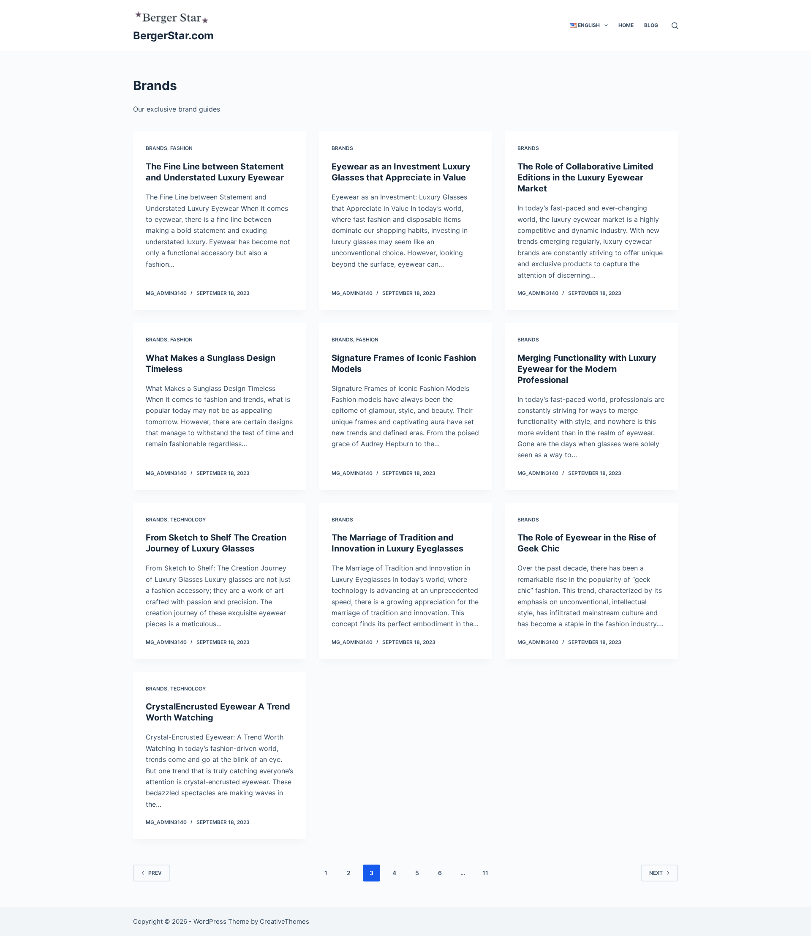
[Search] (675, 25)
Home (626, 25)
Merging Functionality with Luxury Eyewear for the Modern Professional (586, 369)
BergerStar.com (173, 35)
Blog (651, 25)
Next (656, 873)
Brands (156, 148)
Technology (188, 519)
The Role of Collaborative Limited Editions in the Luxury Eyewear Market (585, 177)
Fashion (181, 148)
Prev (155, 873)
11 (485, 872)
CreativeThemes (284, 921)
